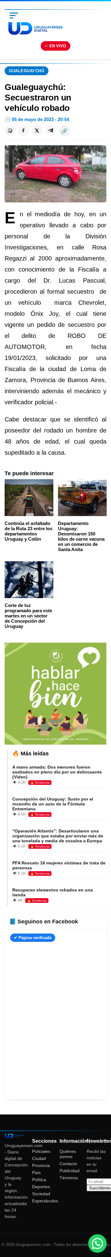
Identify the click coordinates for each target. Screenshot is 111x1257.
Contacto (68, 1163)
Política (39, 1179)
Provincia (41, 1165)
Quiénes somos (68, 1154)
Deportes (41, 1186)
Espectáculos (45, 1200)
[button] (97, 1243)
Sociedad (41, 1193)
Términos (69, 1177)
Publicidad (70, 1170)
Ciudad (39, 1158)
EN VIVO (57, 46)
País (36, 1172)
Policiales (41, 1151)
